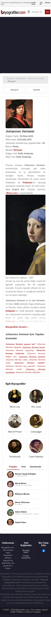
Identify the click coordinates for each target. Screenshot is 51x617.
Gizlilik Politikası (17, 612)
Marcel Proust (14, 432)
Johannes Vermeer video (17, 360)
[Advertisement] (25, 45)
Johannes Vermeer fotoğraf (32, 356)
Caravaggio (36, 432)
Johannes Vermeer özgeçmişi (20, 350)
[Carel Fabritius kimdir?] (36, 446)
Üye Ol (41, 3)
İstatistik (36, 90)
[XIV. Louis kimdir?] (36, 397)
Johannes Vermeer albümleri (28, 372)
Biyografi (14, 90)
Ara (47, 12)
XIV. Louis (36, 407)
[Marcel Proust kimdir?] (15, 421)
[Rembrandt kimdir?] (15, 446)
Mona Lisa (15, 407)
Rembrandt (15, 457)
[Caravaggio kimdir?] (36, 421)
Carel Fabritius (36, 457)
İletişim (47, 2)
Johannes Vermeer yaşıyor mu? (21, 344)
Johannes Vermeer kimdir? (29, 363)
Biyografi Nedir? (26, 551)
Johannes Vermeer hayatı (33, 347)
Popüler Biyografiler (26, 557)
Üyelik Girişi (33, 3)
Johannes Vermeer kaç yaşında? (20, 366)
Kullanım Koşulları (33, 612)
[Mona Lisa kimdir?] (15, 397)
